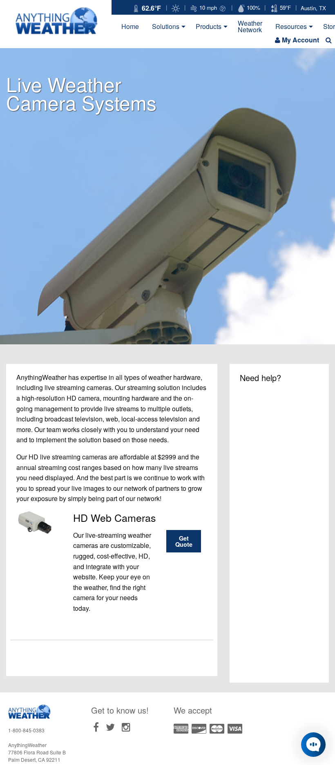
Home (130, 26)
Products (208, 26)
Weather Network (250, 26)
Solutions (165, 26)
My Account (300, 39)
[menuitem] (130, 26)
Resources (291, 26)
